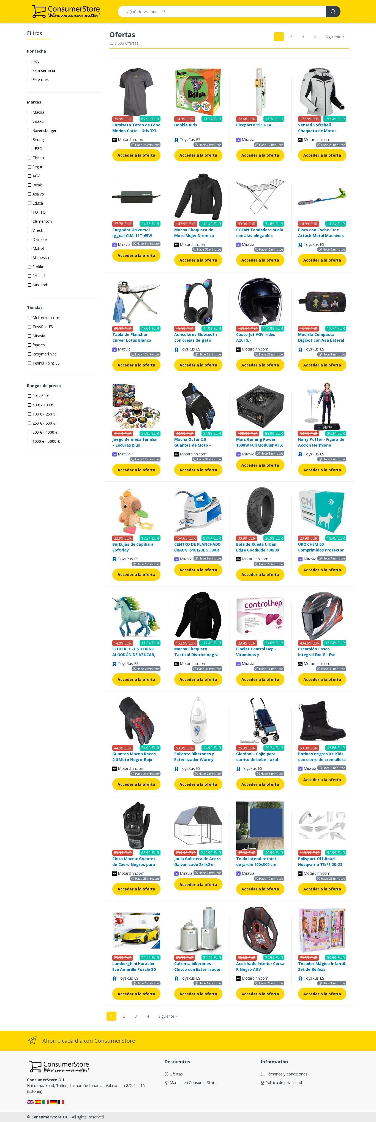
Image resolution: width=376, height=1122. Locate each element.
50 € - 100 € (42, 404)
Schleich (39, 275)
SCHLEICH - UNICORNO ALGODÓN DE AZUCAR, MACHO (133, 654)
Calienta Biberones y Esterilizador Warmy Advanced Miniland (194, 759)
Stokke (37, 266)
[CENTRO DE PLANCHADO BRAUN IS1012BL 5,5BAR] (198, 510)
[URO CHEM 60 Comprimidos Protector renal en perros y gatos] (322, 510)
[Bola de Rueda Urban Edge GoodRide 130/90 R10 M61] (260, 510)
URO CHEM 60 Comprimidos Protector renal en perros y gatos (321, 550)
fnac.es (38, 344)
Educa (37, 203)
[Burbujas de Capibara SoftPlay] (136, 510)
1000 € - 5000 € (45, 441)
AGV (35, 175)
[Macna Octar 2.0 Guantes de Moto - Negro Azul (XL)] (198, 406)
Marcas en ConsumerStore (192, 1082)
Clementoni (41, 221)
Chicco (37, 157)
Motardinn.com (45, 317)
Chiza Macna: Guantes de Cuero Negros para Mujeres (134, 864)
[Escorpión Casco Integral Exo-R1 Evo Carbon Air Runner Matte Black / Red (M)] (322, 615)
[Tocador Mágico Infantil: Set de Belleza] (322, 930)
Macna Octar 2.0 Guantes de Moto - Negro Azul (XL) (192, 445)
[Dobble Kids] (198, 91)
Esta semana (43, 70)
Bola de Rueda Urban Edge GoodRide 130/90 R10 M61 (257, 550)
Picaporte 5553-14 (253, 124)
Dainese (39, 239)
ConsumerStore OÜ (50, 1117)
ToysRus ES (42, 326)
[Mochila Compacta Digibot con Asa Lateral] (322, 301)
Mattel (37, 248)
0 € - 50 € (40, 395)
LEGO (36, 148)
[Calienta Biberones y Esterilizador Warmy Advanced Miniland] (198, 720)
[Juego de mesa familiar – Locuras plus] (136, 406)
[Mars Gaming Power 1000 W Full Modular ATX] (260, 406)
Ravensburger (43, 130)
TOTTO (38, 212)
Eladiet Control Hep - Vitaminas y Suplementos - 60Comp (258, 654)
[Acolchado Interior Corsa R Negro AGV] (260, 930)
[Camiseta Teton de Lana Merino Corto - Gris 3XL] (136, 91)
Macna (37, 112)
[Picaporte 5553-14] (260, 91)
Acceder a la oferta (136, 155)
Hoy (35, 61)
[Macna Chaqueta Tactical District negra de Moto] (198, 615)
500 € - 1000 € (44, 432)
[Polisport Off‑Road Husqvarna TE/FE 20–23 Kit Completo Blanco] (322, 825)
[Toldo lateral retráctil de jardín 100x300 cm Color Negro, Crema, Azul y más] (260, 825)
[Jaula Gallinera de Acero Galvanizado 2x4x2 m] (198, 825)
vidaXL (37, 121)
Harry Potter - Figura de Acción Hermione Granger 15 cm (321, 445)
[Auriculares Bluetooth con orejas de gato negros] (198, 301)
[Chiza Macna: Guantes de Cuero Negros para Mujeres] (136, 825)
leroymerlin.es (44, 354)
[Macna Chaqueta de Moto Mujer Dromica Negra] (198, 196)
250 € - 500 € (43, 423)
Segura (38, 166)
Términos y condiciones (286, 1074)
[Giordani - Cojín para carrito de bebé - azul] (260, 720)
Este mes (40, 79)
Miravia (38, 335)
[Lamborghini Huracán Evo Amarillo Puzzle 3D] (136, 930)
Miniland (39, 284)
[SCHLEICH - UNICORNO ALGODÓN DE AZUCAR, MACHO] (136, 615)
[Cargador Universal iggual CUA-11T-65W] (136, 196)
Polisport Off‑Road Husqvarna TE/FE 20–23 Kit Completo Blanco (320, 864)
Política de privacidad (283, 1082)
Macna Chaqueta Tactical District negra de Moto (196, 654)
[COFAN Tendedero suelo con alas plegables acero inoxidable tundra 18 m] (260, 196)
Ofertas (175, 1074)
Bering (37, 139)
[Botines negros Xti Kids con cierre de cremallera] (322, 720)
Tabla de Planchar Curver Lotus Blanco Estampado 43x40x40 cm (136, 340)
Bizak (36, 185)
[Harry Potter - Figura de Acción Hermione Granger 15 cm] (322, 406)
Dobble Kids (185, 124)
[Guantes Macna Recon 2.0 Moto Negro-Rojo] (136, 720)
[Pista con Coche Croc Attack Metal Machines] (322, 196)
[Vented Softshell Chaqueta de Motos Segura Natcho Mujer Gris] (322, 91)
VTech (37, 230)
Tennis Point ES (45, 363)
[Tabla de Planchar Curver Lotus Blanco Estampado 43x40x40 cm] (136, 301)
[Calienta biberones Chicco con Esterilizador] (198, 930)
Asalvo (37, 194)
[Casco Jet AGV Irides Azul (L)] (260, 301)
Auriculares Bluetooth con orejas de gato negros (195, 340)
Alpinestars (41, 257)
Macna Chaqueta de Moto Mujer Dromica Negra (194, 235)
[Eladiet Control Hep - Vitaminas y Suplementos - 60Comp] (260, 615)
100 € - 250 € (43, 414)
